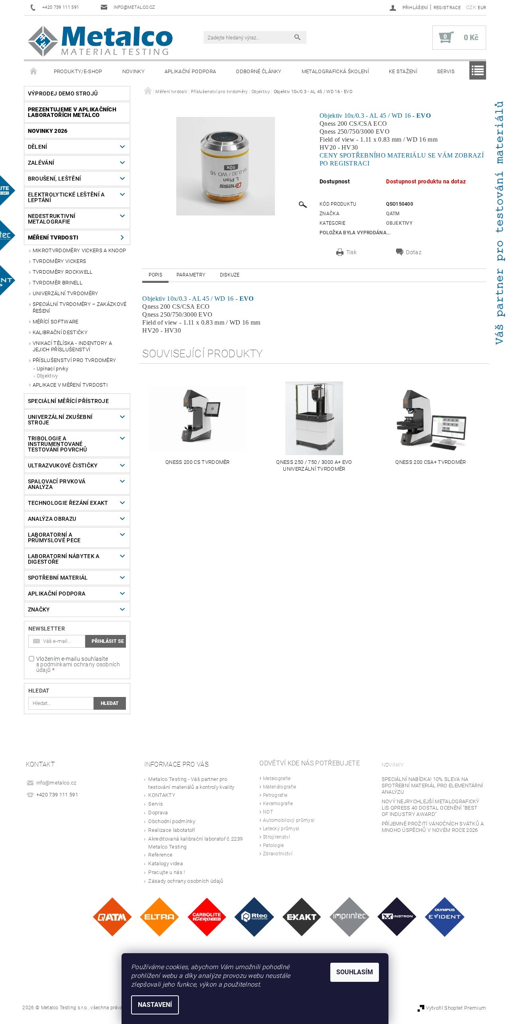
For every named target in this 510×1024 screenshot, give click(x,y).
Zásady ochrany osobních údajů (185, 881)
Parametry (191, 275)
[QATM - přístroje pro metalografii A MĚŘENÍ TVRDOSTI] (112, 916)
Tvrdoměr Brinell (57, 283)
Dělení (37, 147)
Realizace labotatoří (171, 830)
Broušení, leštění (54, 178)
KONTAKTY (161, 795)
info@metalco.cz (56, 783)
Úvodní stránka (34, 71)
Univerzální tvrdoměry (65, 293)
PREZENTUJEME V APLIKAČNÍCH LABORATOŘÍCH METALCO (72, 112)
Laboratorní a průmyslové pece (54, 537)
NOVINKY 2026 (48, 131)
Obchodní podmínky (171, 821)
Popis (155, 275)
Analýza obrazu (52, 519)
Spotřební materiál (58, 577)
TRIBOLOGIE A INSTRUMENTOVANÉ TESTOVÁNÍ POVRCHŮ (57, 444)
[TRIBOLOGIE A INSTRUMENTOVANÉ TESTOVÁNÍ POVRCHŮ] (254, 916)
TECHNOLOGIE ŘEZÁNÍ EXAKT (68, 503)
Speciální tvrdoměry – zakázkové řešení (80, 307)
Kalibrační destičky (60, 332)
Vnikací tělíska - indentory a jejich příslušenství (72, 346)
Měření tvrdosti (53, 237)
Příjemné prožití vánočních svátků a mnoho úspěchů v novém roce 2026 (433, 827)
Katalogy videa (165, 863)
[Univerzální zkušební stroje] (397, 916)
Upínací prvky (52, 369)
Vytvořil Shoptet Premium (456, 1008)
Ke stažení (403, 71)
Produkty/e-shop (78, 71)
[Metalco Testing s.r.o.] (100, 41)
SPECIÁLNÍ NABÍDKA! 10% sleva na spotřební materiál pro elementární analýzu (432, 785)
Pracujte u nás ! (166, 872)
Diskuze (230, 275)
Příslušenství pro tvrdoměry (74, 360)
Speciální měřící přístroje (68, 401)
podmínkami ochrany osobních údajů (78, 667)
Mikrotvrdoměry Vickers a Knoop (79, 250)
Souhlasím (354, 972)
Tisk (351, 252)
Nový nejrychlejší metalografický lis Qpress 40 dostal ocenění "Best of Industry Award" (431, 807)
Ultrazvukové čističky (63, 465)
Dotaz (414, 252)
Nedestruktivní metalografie (51, 219)
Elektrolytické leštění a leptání (66, 197)
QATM (393, 213)
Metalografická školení (335, 71)
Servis (446, 71)
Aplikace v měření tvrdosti (70, 385)
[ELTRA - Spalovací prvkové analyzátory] (159, 916)
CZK (471, 7)
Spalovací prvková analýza (56, 484)
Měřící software (55, 322)
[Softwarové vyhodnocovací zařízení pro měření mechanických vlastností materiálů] (349, 916)
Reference (160, 855)
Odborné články (258, 71)
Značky (39, 609)
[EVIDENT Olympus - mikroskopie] (445, 916)
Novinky (133, 71)
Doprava (158, 813)
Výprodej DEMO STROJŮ (63, 93)
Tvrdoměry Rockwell (63, 272)
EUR (482, 7)
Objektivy (47, 376)
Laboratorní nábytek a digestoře (64, 559)
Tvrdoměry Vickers (59, 261)
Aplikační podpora (190, 71)
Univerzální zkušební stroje (60, 420)
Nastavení (155, 1004)
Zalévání (41, 163)
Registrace (447, 7)
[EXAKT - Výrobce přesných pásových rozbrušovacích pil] (301, 916)
